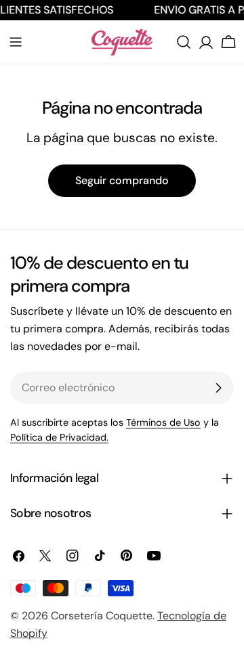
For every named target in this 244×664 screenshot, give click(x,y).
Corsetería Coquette (101, 615)
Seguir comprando (122, 180)
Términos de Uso (163, 422)
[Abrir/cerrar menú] (15, 42)
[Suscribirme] (218, 388)
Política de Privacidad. (59, 437)
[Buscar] (183, 42)
